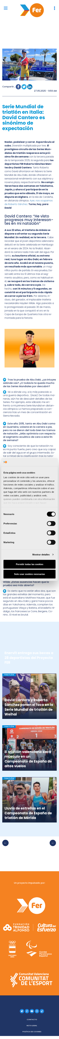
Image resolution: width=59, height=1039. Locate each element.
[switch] (51, 523)
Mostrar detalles (41, 554)
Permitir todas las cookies (29, 564)
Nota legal (32, 1025)
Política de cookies (32, 1031)
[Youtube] (32, 1011)
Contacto (32, 1019)
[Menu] (6, 8)
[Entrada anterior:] (6, 845)
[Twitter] (22, 1011)
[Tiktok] (42, 1011)
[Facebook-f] (27, 1011)
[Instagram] (37, 1011)
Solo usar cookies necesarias (29, 574)
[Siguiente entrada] (52, 845)
